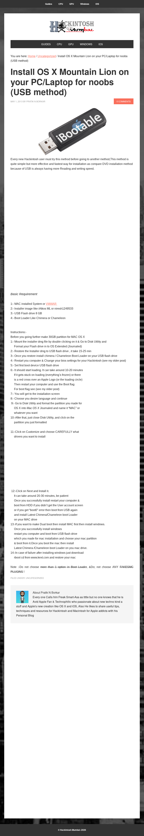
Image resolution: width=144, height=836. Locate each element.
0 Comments (124, 101)
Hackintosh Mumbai (72, 27)
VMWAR (51, 303)
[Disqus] (72, 676)
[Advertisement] (37, 237)
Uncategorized (35, 577)
